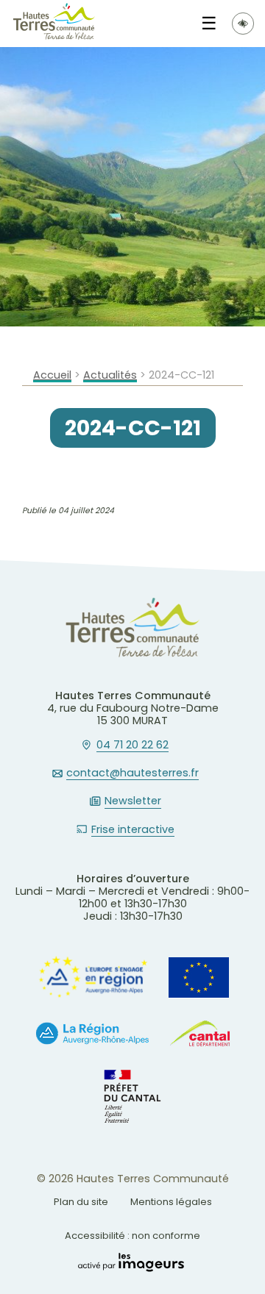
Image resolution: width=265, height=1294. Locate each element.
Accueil (52, 375)
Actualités (110, 375)
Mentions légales (171, 1202)
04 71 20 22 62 (132, 745)
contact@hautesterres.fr (132, 773)
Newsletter (133, 801)
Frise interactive (132, 830)
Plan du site (81, 1202)
